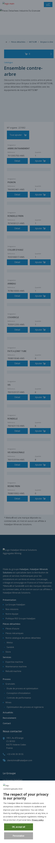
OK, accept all (18, 827)
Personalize (18, 836)
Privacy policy (38, 820)
